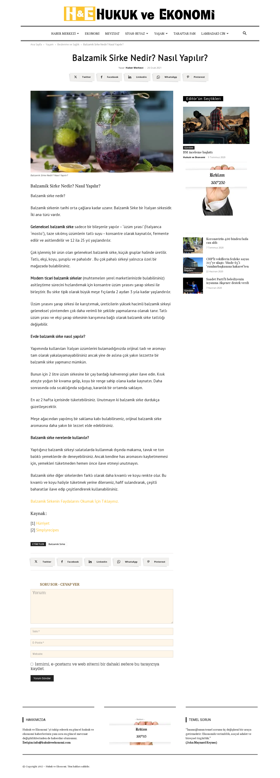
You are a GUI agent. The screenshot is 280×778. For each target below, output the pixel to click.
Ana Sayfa (36, 44)
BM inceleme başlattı (198, 152)
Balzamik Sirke (57, 544)
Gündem (188, 147)
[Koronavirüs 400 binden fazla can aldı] (193, 245)
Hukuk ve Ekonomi (194, 157)
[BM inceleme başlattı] (216, 125)
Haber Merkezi (63, 33)
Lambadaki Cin (213, 33)
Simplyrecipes (47, 529)
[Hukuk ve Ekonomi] (140, 14)
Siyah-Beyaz (135, 33)
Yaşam (159, 33)
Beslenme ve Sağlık (68, 44)
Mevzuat (112, 33)
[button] (244, 33)
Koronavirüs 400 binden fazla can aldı (227, 241)
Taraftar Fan (185, 33)
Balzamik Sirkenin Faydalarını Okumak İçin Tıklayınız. (75, 501)
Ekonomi (92, 33)
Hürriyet (43, 523)
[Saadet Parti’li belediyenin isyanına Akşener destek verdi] (193, 286)
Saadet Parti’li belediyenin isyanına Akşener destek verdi (227, 281)
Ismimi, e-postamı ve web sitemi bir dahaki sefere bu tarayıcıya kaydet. (95, 666)
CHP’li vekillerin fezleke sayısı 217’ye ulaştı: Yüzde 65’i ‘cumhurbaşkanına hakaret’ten (227, 263)
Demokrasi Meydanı (190, 269)
